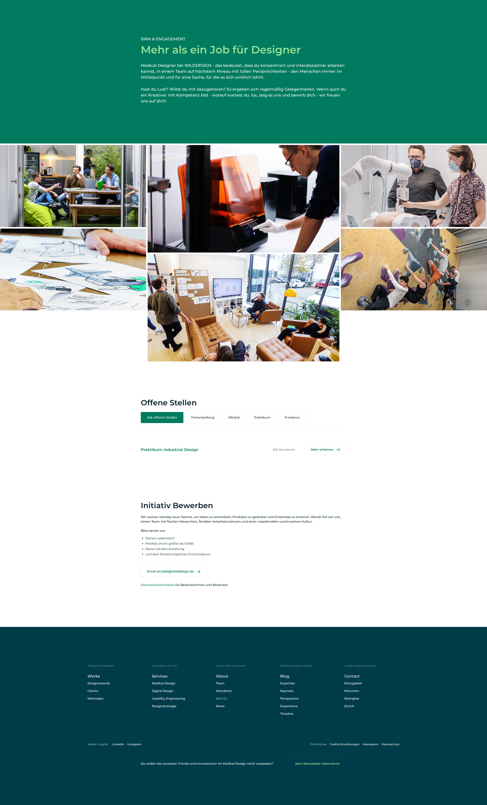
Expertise (287, 683)
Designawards (99, 683)
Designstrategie (164, 706)
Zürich (349, 706)
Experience (289, 706)
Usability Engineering (168, 698)
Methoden (96, 698)
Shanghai (351, 698)
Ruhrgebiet (353, 683)
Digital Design (162, 691)
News (220, 706)
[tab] (162, 417)
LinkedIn (118, 744)
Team (220, 683)
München (351, 691)
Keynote (286, 691)
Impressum (370, 744)
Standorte (224, 691)
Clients (93, 691)
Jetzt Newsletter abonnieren (317, 763)
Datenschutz (390, 744)
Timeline (286, 714)
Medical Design (163, 683)
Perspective (289, 698)
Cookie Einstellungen (345, 744)
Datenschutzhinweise (157, 585)
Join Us (221, 698)
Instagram (134, 744)
